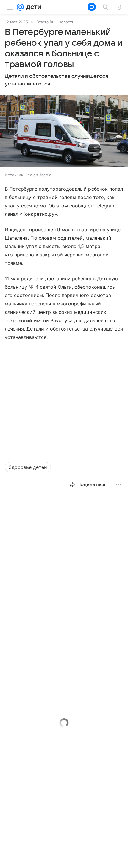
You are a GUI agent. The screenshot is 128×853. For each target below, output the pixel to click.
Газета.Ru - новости (55, 21)
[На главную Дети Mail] (32, 7)
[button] (64, 132)
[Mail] (20, 7)
